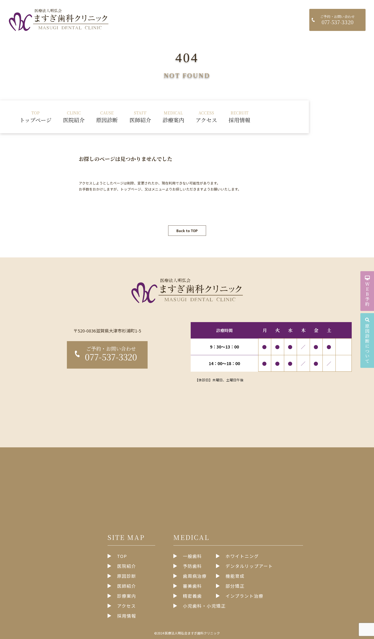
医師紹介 (140, 117)
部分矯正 (235, 585)
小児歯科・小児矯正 (204, 605)
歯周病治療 (195, 575)
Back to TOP (187, 230)
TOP (122, 556)
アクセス (206, 117)
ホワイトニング (242, 556)
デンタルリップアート (249, 566)
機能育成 (235, 575)
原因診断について (367, 344)
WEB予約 (367, 294)
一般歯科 (192, 556)
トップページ (35, 117)
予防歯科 (192, 566)
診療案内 (173, 117)
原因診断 (107, 117)
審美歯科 (192, 585)
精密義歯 (192, 595)
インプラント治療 (244, 595)
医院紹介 (74, 117)
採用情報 (239, 117)
